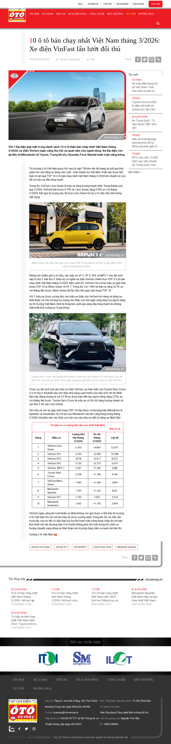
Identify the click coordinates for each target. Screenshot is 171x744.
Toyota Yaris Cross (102, 547)
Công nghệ (97, 13)
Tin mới (34, 13)
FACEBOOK (93, 4)
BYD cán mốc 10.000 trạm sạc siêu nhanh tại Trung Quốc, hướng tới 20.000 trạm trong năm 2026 (145, 165)
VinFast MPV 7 (80, 547)
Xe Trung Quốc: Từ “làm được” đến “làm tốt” (144, 124)
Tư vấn (131, 13)
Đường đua (146, 13)
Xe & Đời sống (77, 13)
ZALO (80, 4)
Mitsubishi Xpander (126, 547)
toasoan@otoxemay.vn (65, 712)
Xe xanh (47, 13)
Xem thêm (134, 172)
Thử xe (60, 13)
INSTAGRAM (122, 4)
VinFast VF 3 (62, 547)
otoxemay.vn (153, 579)
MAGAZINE (138, 4)
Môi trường (115, 13)
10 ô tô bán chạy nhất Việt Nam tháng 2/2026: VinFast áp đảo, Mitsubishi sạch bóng (24, 600)
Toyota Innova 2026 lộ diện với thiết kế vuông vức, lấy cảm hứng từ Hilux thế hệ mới (144, 109)
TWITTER (107, 4)
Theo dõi (155, 4)
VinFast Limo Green (40, 547)
